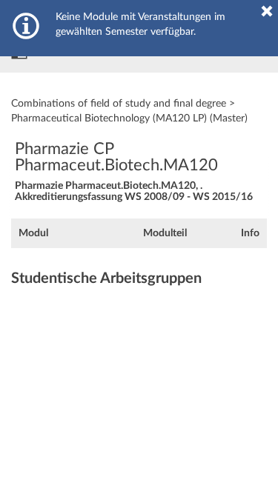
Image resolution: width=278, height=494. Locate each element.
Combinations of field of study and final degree (118, 104)
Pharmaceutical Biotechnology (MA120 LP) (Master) (129, 118)
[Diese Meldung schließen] (266, 11)
